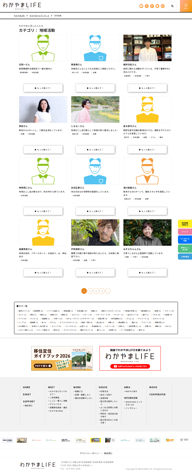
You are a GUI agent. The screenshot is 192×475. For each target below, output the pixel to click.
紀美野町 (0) (38, 311)
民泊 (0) (57, 330)
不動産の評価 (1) (131, 311)
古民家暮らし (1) (135, 326)
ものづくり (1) (158, 318)
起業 (94, 72)
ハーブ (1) (22, 322)
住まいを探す (106, 394)
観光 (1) (43, 314)
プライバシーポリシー (90, 453)
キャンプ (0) (56, 326)
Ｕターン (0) (110, 326)
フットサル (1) (70, 326)
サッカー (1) (119, 314)
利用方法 (104, 391)
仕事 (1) (121, 326)
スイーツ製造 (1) (43, 330)
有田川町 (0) (102, 318)
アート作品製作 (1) (127, 330)
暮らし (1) (101, 330)
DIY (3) (53, 322)
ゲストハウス (55, 404)
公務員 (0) (168, 314)
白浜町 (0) (113, 330)
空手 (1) (146, 314)
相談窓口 (28, 405)
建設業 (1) (34, 322)
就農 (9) (158, 311)
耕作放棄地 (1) (116, 318)
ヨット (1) (22, 314)
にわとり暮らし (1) (26, 330)
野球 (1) (33, 314)
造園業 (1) (46, 318)
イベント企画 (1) (53, 311)
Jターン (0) (87, 314)
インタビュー (131, 408)
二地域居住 (54, 397)
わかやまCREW (56, 410)
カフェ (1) (130, 318)
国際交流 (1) (159, 322)
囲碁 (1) (94, 311)
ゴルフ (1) (75, 314)
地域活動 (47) (82, 311)
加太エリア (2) (133, 314)
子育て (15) (58, 318)
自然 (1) (142, 330)
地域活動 (35, 72)
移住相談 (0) (96, 326)
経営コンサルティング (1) (111, 311)
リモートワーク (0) (103, 314)
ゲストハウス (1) (70, 330)
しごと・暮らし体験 (58, 400)
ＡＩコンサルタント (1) (68, 322)
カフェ (153, 137)
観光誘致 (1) (146, 311)
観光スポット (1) (86, 330)
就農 (85, 260)
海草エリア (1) (24, 311)
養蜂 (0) (158, 326)
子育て (147, 76)
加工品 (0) (100, 322)
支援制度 (104, 398)
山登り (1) (84, 326)
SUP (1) (168, 326)
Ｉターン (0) (169, 311)
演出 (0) (135, 322)
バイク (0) (22, 318)
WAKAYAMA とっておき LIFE (134, 403)
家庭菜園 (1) (68, 311)
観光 (161, 137)
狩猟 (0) (148, 326)
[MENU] (186, 6)
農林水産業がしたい (83, 398)
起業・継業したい (83, 394)
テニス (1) (34, 318)
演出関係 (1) (123, 322)
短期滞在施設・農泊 (58, 407)
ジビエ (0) (156, 314)
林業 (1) (111, 322)
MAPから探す (131, 391)
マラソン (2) (146, 322)
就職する (79, 391)
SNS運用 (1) (23, 326)
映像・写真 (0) (86, 322)
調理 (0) (64, 314)
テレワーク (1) (143, 318)
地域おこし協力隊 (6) (40, 326)
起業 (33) (53, 314)
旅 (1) (44, 322)
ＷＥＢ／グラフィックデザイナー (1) (80, 318)
